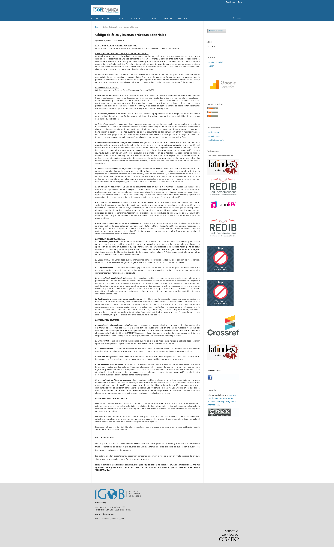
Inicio (97, 27)
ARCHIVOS (106, 18)
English (210, 66)
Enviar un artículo (217, 31)
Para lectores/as (213, 132)
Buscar (237, 18)
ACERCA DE (135, 18)
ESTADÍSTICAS (182, 18)
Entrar (240, 2)
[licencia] (223, 416)
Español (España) (215, 62)
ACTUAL (94, 18)
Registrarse (230, 2)
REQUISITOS (120, 18)
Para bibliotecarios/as (215, 140)
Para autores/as (213, 136)
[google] (223, 93)
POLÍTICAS (151, 18)
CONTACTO (167, 18)
